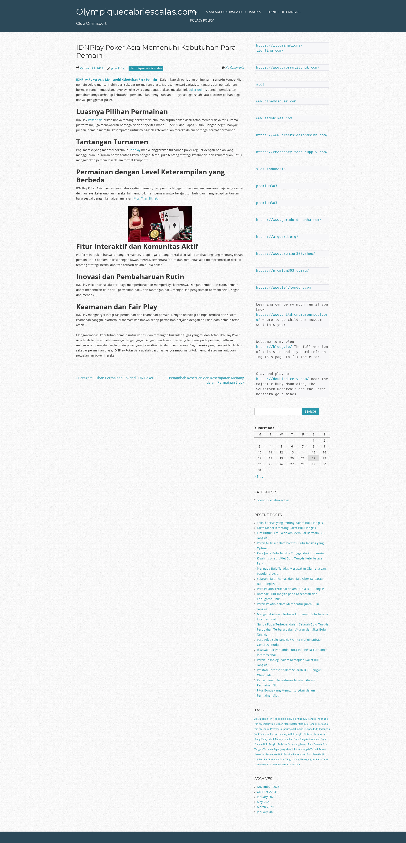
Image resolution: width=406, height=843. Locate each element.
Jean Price (117, 68)
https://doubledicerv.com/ (282, 379)
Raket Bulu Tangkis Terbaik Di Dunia (280, 764)
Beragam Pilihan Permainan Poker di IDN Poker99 (117, 378)
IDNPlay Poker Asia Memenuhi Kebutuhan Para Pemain (116, 79)
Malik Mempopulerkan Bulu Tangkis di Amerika (294, 739)
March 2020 (265, 807)
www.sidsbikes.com (274, 118)
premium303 (266, 186)
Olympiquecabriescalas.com (136, 11)
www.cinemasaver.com (276, 101)
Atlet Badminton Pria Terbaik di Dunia (275, 718)
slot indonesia (271, 169)
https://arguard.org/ (277, 237)
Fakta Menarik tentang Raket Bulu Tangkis (286, 528)
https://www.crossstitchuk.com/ (288, 67)
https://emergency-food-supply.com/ (292, 152)
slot (260, 84)
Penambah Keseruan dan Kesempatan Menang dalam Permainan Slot (206, 380)
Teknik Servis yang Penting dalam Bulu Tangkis (290, 523)
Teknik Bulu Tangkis (283, 12)
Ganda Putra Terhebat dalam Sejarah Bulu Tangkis (292, 624)
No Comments (234, 67)
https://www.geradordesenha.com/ (289, 220)
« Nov (258, 476)
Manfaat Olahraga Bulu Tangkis (233, 12)
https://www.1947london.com (283, 287)
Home (194, 12)
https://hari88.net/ (145, 198)
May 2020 (263, 802)
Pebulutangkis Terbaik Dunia (310, 749)
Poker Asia (95, 120)
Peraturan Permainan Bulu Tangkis (273, 754)
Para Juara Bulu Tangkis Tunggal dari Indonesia (290, 553)
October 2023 (266, 792)
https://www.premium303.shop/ (285, 254)
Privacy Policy (202, 20)
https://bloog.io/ (274, 347)
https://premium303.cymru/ (282, 271)
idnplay (135, 150)
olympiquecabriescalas (146, 68)
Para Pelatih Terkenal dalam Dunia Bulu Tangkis (291, 589)
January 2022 (266, 797)
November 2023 (268, 787)
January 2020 (266, 812)
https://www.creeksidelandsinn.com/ (292, 135)
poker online (197, 90)
